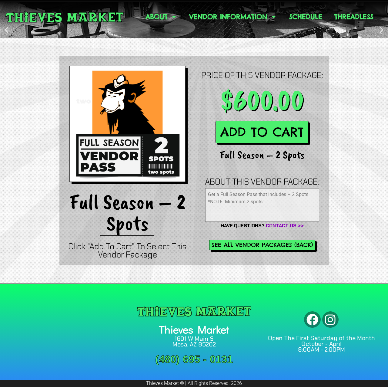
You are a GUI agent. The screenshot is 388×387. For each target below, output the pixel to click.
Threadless (353, 16)
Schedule (305, 16)
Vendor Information (228, 16)
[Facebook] (312, 319)
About (157, 16)
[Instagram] (330, 319)
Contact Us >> (285, 225)
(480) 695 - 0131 (194, 359)
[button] (6, 30)
